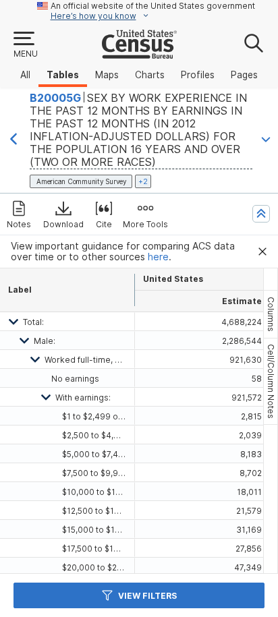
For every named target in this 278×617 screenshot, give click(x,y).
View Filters (147, 596)
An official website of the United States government (153, 6)
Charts (150, 74)
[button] (24, 45)
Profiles (198, 74)
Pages (244, 74)
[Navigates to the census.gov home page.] (139, 53)
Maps (107, 74)
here (158, 257)
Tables (63, 74)
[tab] (270, 314)
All (25, 74)
